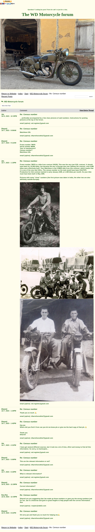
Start (26, 94)
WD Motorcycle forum (39, 94)
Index (20, 94)
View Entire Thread (87, 110)
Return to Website (8, 94)
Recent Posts (6, 96)
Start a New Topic (6, 105)
